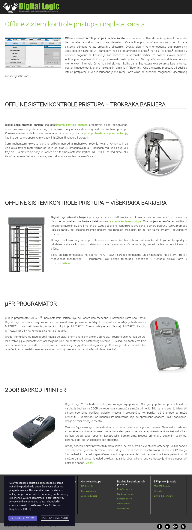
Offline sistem (123, 503)
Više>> (66, 263)
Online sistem (123, 508)
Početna (70, 15)
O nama (141, 15)
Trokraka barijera (88, 491)
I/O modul (158, 491)
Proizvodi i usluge (94, 15)
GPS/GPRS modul (162, 486)
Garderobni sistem (125, 494)
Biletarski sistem (124, 499)
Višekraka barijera (89, 496)
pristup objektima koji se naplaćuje (105, 133)
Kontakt (162, 15)
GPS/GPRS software (163, 496)
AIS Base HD (87, 486)
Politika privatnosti (55, 518)
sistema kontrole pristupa (71, 125)
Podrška (121, 15)
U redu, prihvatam (22, 518)
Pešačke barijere (125, 489)
